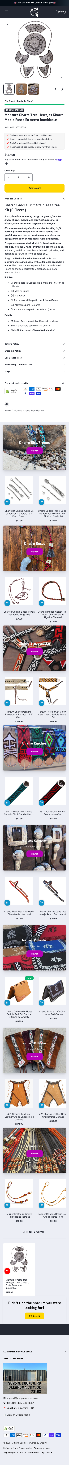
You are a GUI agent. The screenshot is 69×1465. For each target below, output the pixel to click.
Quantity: (9, 170)
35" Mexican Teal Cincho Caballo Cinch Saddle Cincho (19, 813)
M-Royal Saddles (14, 110)
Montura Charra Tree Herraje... (30, 410)
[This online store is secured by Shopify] (11, 391)
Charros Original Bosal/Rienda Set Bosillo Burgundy (19, 613)
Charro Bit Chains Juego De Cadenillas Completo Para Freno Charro (19, 513)
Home (7, 410)
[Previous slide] (55, 89)
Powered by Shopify (37, 1443)
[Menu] (6, 12)
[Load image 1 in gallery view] (9, 89)
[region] (34, 3)
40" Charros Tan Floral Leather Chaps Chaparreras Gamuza (19, 1117)
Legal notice (46, 1452)
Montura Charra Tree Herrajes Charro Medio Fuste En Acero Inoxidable (17, 1283)
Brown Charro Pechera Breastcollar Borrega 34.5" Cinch (19, 714)
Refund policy (9, 1448)
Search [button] (36, 1316)
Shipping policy (10, 1452)
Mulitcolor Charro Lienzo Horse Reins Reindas (19, 1215)
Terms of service (42, 1448)
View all (34, 450)
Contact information (29, 1452)
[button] (60, 11)
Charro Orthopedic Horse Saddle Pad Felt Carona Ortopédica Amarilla (19, 1014)
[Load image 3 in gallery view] (33, 89)
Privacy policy (25, 1448)
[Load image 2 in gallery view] (21, 89)
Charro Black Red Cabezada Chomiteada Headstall (19, 913)
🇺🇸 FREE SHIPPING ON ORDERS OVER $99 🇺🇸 (35, 2)
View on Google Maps (18, 1414)
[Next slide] (62, 89)
